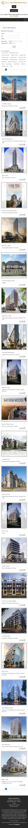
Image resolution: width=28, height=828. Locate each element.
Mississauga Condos (5, 55)
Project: (2, 33)
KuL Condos (5, 531)
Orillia (3, 64)
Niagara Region (9, 64)
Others (11, 66)
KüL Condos (5, 671)
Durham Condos (22, 59)
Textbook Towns (6, 459)
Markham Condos (14, 55)
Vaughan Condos (23, 55)
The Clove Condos (6, 245)
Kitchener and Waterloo (12, 61)
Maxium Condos (6, 387)
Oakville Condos (13, 57)
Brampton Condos (5, 57)
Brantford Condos (5, 66)
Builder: (2, 38)
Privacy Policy (15, 820)
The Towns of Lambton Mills (9, 601)
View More (22, 107)
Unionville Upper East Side (8, 280)
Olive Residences (6, 744)
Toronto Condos (5, 52)
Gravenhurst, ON (22, 61)
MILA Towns (5, 779)
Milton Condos (16, 64)
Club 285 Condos (6, 636)
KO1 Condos (5, 175)
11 (24, 69)
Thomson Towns (6, 494)
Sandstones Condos (6, 316)
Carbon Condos (5, 566)
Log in (11, 820)
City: (2, 36)
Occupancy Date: (4, 43)
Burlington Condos (13, 59)
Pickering (23, 64)
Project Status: (4, 41)
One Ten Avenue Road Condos (9, 210)
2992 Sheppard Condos (7, 708)
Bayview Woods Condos (8, 424)
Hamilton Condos (5, 59)
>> (3, 71)
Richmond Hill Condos (14, 52)
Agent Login (14, 10)
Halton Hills (4, 61)
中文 (14, 6)
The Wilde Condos (6, 104)
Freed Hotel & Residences (8, 352)
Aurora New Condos (22, 57)
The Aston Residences (7, 139)
